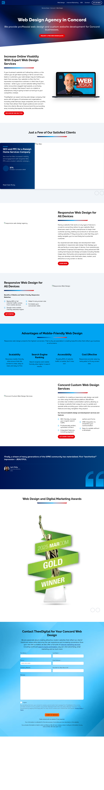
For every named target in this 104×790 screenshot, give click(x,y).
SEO (81, 2)
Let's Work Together (66, 436)
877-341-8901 (97, 2)
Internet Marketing (72, 2)
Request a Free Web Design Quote (52, 36)
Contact (87, 2)
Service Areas (45, 8)
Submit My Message (52, 715)
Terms (21, 710)
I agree (25, 702)
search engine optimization (47, 647)
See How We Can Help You (14, 113)
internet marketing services (70, 644)
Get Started (10, 314)
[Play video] (76, 83)
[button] (93, 610)
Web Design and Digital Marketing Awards (52, 498)
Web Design (61, 2)
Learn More (63, 263)
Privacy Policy (79, 708)
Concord (52, 8)
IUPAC (11, 470)
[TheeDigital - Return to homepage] (3, 2)
